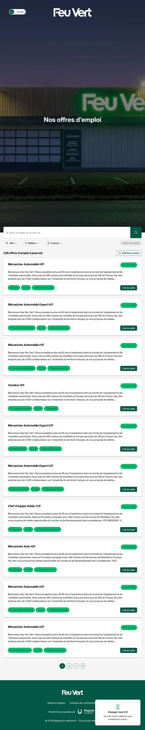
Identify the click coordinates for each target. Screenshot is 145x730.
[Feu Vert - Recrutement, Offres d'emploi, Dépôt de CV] (72, 12)
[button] (76, 666)
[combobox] (68, 233)
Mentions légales (56, 703)
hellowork (71, 720)
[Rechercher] (136, 232)
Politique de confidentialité (84, 703)
